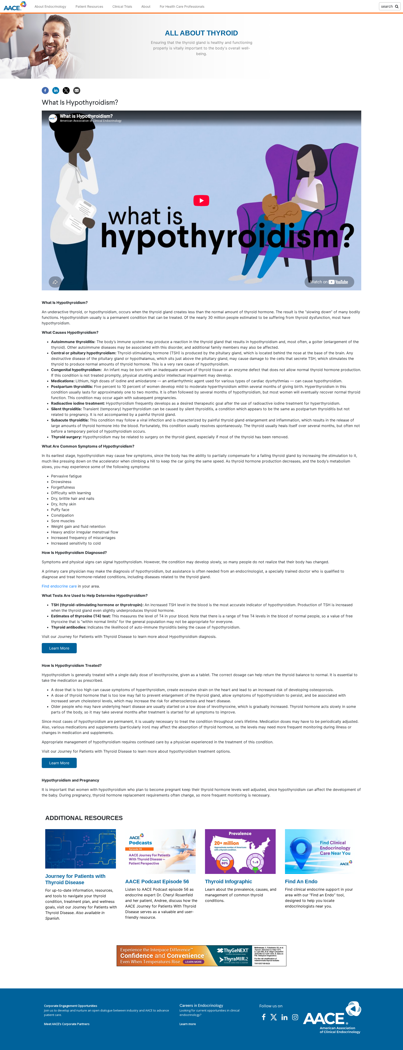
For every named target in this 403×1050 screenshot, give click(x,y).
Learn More (59, 648)
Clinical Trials (122, 6)
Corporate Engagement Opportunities (70, 1006)
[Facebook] (45, 90)
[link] (201, 955)
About (145, 6)
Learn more (188, 1024)
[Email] (76, 90)
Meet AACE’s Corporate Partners (67, 1024)
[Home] (14, 6)
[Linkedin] (55, 90)
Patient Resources (89, 6)
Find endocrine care (59, 586)
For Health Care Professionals (182, 6)
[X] (66, 90)
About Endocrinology (50, 6)
